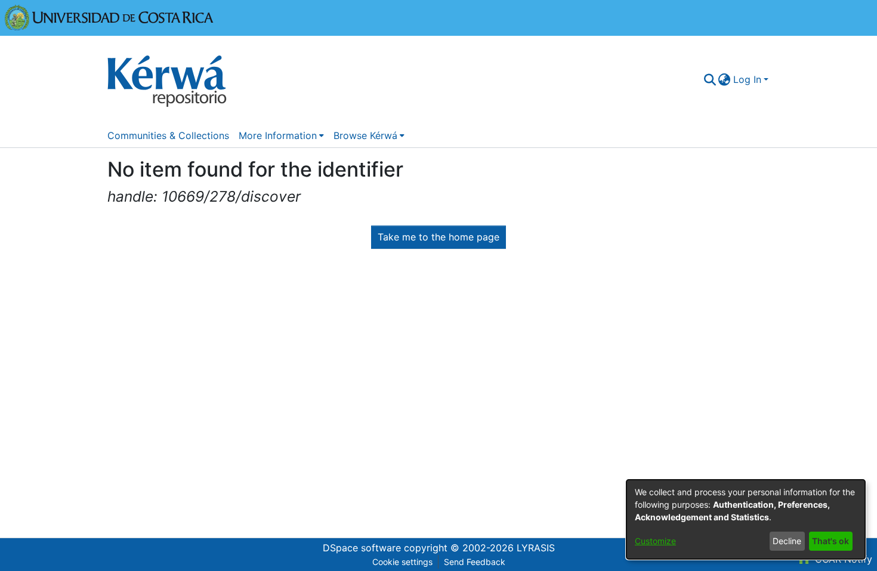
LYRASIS (536, 548)
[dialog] (745, 519)
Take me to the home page (438, 237)
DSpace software (362, 548)
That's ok (830, 541)
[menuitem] (724, 79)
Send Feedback (474, 562)
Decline (787, 541)
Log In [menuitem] (747, 79)
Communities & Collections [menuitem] (168, 135)
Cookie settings (402, 562)
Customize (655, 541)
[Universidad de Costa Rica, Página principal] (109, 17)
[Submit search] (709, 79)
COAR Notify (842, 559)
